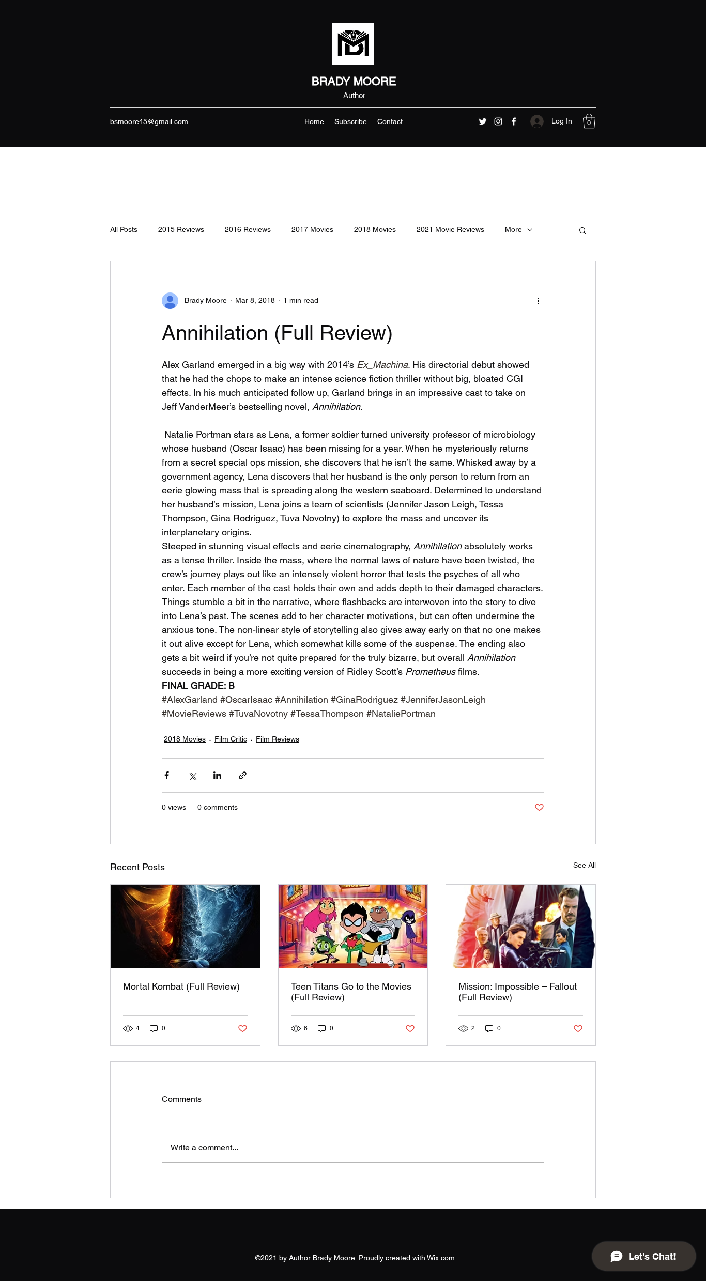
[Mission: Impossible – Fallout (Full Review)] (520, 926)
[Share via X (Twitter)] (192, 775)
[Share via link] (243, 775)
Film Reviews (277, 739)
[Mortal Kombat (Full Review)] (185, 926)
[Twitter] (483, 121)
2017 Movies (312, 229)
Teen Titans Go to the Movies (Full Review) (351, 991)
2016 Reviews (248, 229)
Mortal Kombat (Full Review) (181, 986)
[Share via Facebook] (167, 775)
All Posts (123, 229)
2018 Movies (375, 229)
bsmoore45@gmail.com (149, 121)
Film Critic (230, 739)
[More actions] (538, 301)
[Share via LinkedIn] (217, 775)
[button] (589, 121)
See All (584, 865)
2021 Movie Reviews (450, 229)
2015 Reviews (181, 229)
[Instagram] (498, 121)
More (513, 229)
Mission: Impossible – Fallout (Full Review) (517, 991)
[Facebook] (514, 121)
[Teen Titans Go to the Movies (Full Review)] (353, 926)
